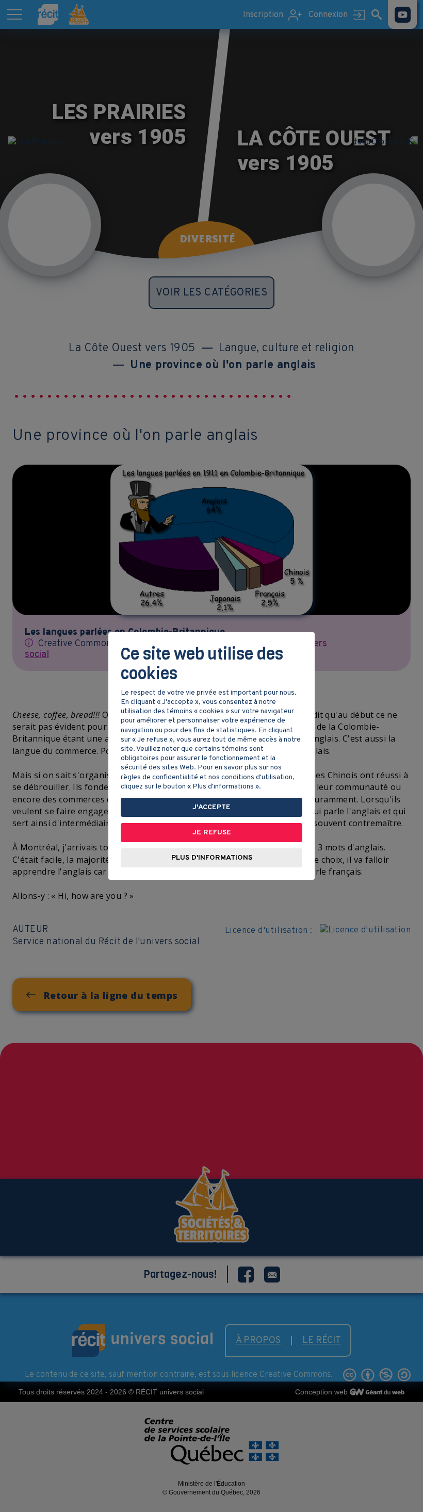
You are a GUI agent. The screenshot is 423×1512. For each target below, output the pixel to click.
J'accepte (211, 807)
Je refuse (211, 832)
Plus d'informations (211, 857)
